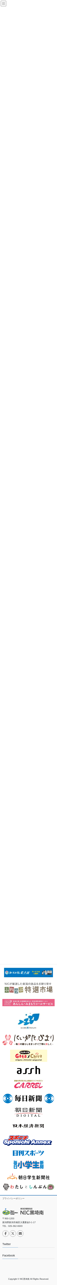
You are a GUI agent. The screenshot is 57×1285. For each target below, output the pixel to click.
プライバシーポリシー (13, 1198)
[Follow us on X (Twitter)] (13, 1233)
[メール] (20, 1233)
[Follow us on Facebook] (5, 1233)
